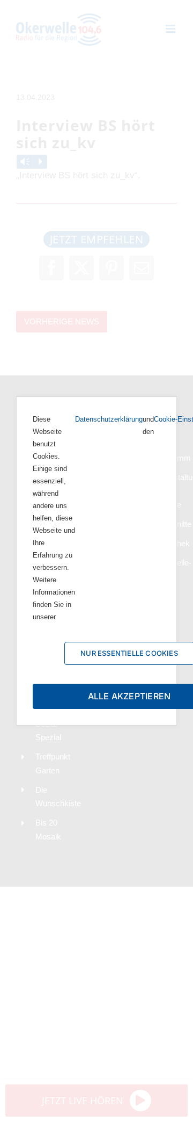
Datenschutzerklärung (109, 419)
